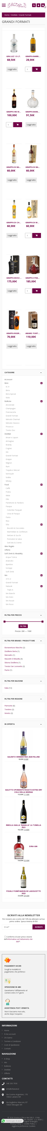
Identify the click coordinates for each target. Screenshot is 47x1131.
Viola (8, 397)
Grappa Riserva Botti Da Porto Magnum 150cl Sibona (14, 333)
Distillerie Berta (11, 651)
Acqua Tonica (11, 557)
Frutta (8, 492)
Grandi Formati (12, 416)
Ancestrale (10, 405)
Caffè (8, 488)
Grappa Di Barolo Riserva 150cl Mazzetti (33, 167)
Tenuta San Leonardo (13, 666)
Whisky (8, 481)
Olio (7, 499)
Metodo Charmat (13, 419)
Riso (7, 521)
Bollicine (8, 401)
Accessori (8, 379)
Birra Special (11, 394)
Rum (8, 466)
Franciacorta (11, 412)
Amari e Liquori (12, 437)
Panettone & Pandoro (15, 503)
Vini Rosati (10, 600)
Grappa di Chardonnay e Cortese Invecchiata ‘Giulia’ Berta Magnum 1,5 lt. (14, 222)
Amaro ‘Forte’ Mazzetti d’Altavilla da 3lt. (33, 333)
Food (7, 484)
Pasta (8, 517)
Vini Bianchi (10, 593)
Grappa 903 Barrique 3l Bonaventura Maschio (14, 112)
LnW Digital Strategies (29, 1121)
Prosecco (9, 426)
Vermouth (10, 474)
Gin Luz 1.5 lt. (13, 56)
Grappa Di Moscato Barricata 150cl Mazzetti (33, 222)
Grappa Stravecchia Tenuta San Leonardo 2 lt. (33, 278)
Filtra (23, 626)
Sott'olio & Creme (14, 542)
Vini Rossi (9, 604)
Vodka (8, 477)
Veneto (7, 713)
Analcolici (9, 561)
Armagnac (10, 441)
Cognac (9, 448)
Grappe (9, 459)
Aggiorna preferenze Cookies (23, 1126)
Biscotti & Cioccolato (15, 528)
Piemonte (8, 705)
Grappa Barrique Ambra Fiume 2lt (33, 56)
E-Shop (7, 1059)
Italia (6, 688)
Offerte (7, 550)
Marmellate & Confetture (17, 532)
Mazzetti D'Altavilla (12, 659)
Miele (8, 495)
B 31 (8, 387)
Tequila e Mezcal (12, 470)
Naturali (9, 586)
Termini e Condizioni (12, 1041)
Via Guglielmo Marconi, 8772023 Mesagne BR (16, 1103)
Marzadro (8, 655)
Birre (6, 383)
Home (6, 15)
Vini (6, 575)
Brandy (9, 445)
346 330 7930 (11, 1083)
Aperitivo (9, 564)
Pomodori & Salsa (14, 539)
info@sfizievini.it (12, 1089)
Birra (8, 390)
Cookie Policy (29, 1123)
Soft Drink (10, 571)
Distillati (14, 15)
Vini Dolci (9, 597)
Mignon (9, 463)
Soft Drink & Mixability (14, 553)
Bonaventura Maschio (13, 647)
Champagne (11, 408)
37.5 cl (8, 579)
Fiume (7, 670)
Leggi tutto (12, 69)
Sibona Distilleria (11, 662)
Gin (7, 452)
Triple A (10, 590)
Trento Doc (10, 430)
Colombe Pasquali (14, 510)
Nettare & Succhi (14, 535)
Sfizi (7, 524)
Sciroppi (9, 568)
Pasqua (9, 506)
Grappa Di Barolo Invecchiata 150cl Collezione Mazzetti (14, 167)
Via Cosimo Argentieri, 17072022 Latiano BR (17, 1095)
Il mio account (10, 1034)
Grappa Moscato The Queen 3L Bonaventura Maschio (14, 278)
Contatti (7, 1048)
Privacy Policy (15, 1123)
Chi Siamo (8, 1037)
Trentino (8, 709)
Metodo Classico (12, 423)
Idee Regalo (9, 546)
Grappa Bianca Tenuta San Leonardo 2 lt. (33, 112)
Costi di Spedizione (11, 1045)
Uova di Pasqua (13, 513)
